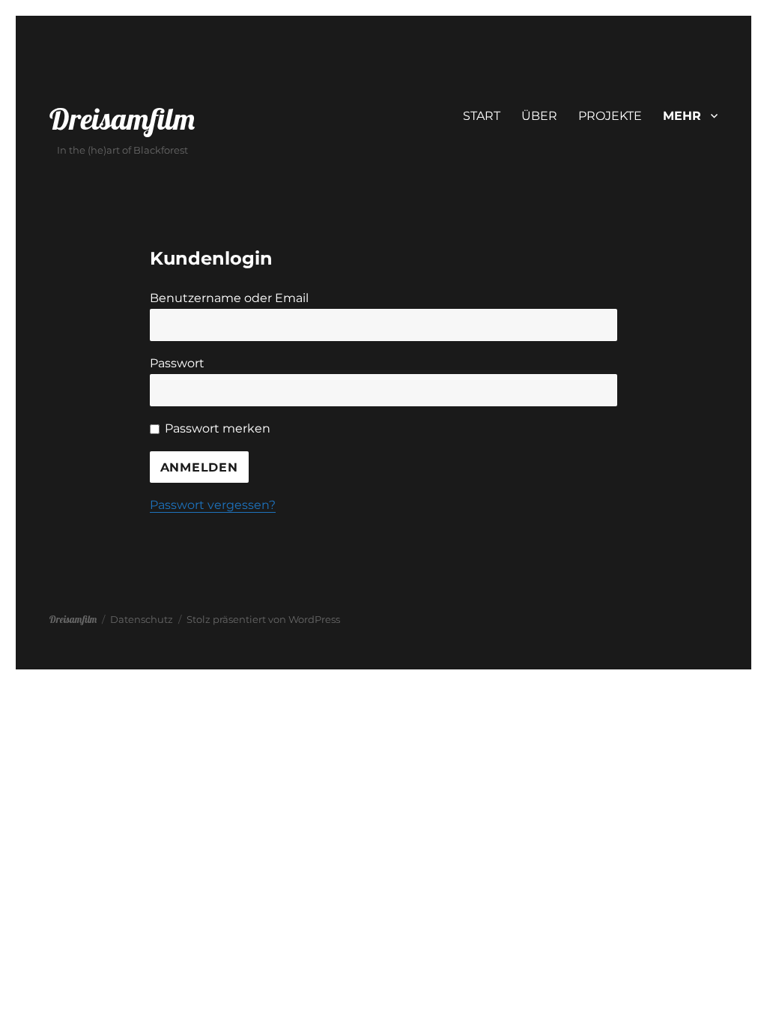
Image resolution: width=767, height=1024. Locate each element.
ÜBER (539, 116)
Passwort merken (217, 428)
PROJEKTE (610, 116)
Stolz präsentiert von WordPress (263, 619)
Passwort (177, 363)
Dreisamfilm (122, 118)
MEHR (682, 116)
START (481, 116)
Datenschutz (141, 619)
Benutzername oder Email (229, 298)
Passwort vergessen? (213, 505)
